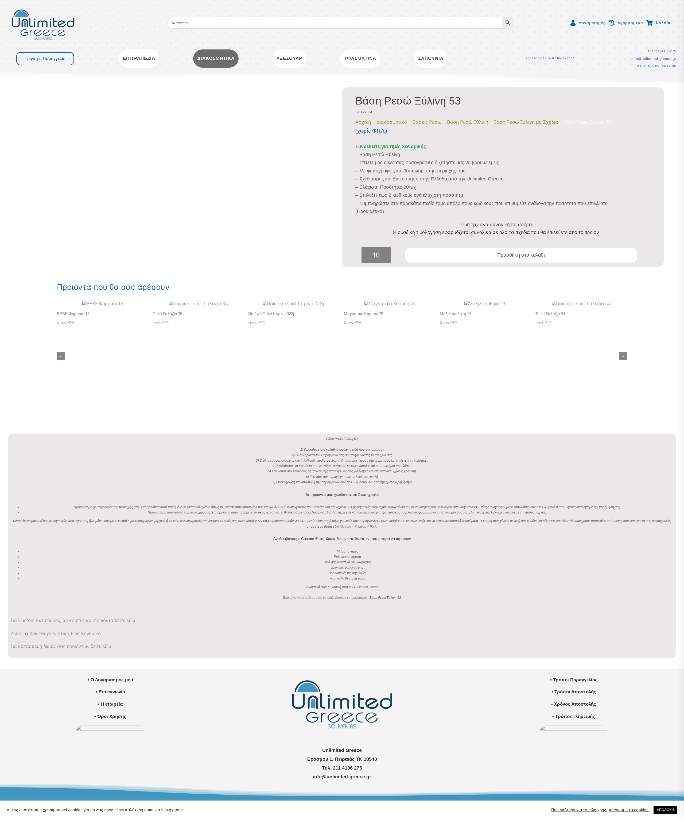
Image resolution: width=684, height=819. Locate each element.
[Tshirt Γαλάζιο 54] (581, 303)
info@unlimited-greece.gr (653, 59)
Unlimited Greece (366, 587)
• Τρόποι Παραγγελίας (573, 679)
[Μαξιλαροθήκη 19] (485, 303)
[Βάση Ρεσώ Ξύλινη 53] (174, 177)
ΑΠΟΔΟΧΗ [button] (665, 810)
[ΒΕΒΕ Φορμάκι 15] (102, 303)
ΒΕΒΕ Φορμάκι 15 (73, 313)
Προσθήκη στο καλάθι (521, 255)
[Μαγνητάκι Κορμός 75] (390, 303)
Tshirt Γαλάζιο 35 (167, 313)
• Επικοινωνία (110, 691)
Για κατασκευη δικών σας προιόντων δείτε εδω (61, 646)
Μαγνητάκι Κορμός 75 (363, 313)
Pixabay (360, 526)
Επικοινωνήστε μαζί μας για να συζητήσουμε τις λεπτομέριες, (326, 598)
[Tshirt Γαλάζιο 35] (198, 303)
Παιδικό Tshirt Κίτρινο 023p (271, 313)
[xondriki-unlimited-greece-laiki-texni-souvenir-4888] (574, 727)
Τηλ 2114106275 (661, 51)
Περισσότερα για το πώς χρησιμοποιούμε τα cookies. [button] (600, 810)
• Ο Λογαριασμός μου (110, 679)
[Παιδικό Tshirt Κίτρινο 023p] (294, 303)
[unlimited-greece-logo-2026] (43, 4)
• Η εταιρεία (110, 704)
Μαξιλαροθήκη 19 (455, 313)
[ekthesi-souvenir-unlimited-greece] (110, 727)
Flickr (374, 526)
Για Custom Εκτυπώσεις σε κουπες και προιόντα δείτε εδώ (73, 620)
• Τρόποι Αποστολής (573, 691)
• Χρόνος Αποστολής (573, 704)
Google (345, 526)
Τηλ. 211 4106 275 (342, 768)
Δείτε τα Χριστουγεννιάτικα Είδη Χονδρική (56, 633)
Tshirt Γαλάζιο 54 (550, 313)
